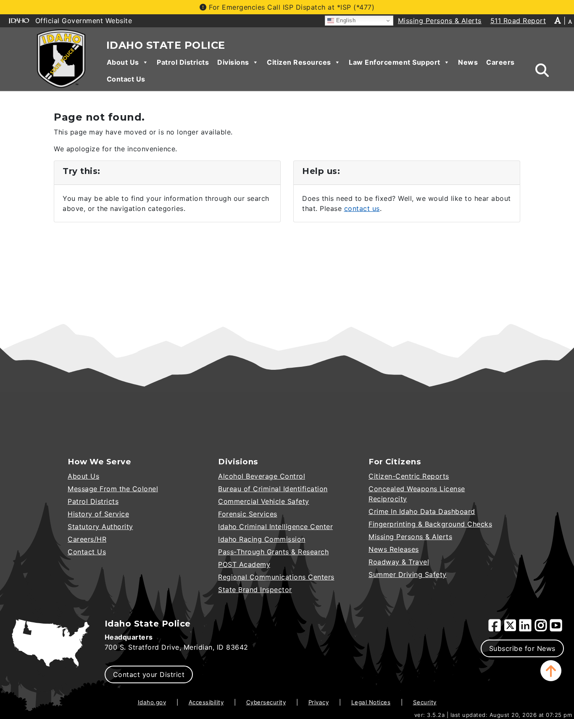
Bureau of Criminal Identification (273, 489)
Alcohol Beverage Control (261, 476)
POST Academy (244, 564)
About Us (123, 62)
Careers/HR (87, 539)
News (468, 62)
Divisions (233, 62)
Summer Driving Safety (408, 574)
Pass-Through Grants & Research (273, 552)
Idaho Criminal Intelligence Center (275, 526)
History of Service (98, 514)
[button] (550, 670)
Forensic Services (247, 514)
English (344, 20)
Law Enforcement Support (394, 62)
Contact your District (149, 674)
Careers (500, 62)
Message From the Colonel (113, 489)
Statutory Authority (100, 526)
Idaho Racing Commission (261, 539)
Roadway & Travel (399, 562)
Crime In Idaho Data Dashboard (422, 511)
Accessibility (206, 702)
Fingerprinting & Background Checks (430, 524)
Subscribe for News (522, 648)
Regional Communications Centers (276, 577)
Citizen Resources (299, 62)
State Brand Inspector (255, 589)
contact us (362, 208)
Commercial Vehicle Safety (263, 501)
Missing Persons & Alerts (410, 536)
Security (425, 702)
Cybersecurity (266, 702)
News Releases (394, 549)
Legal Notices (371, 702)
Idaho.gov (152, 702)
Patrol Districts (183, 62)
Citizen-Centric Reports (409, 476)
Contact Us (126, 79)
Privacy (318, 702)
